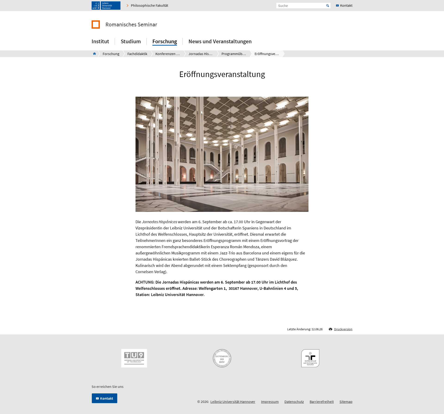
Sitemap (345, 401)
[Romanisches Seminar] (93, 53)
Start (327, 5)
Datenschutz (294, 401)
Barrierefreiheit (322, 401)
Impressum (270, 401)
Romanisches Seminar (131, 24)
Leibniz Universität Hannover (232, 401)
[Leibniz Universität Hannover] (106, 5)
